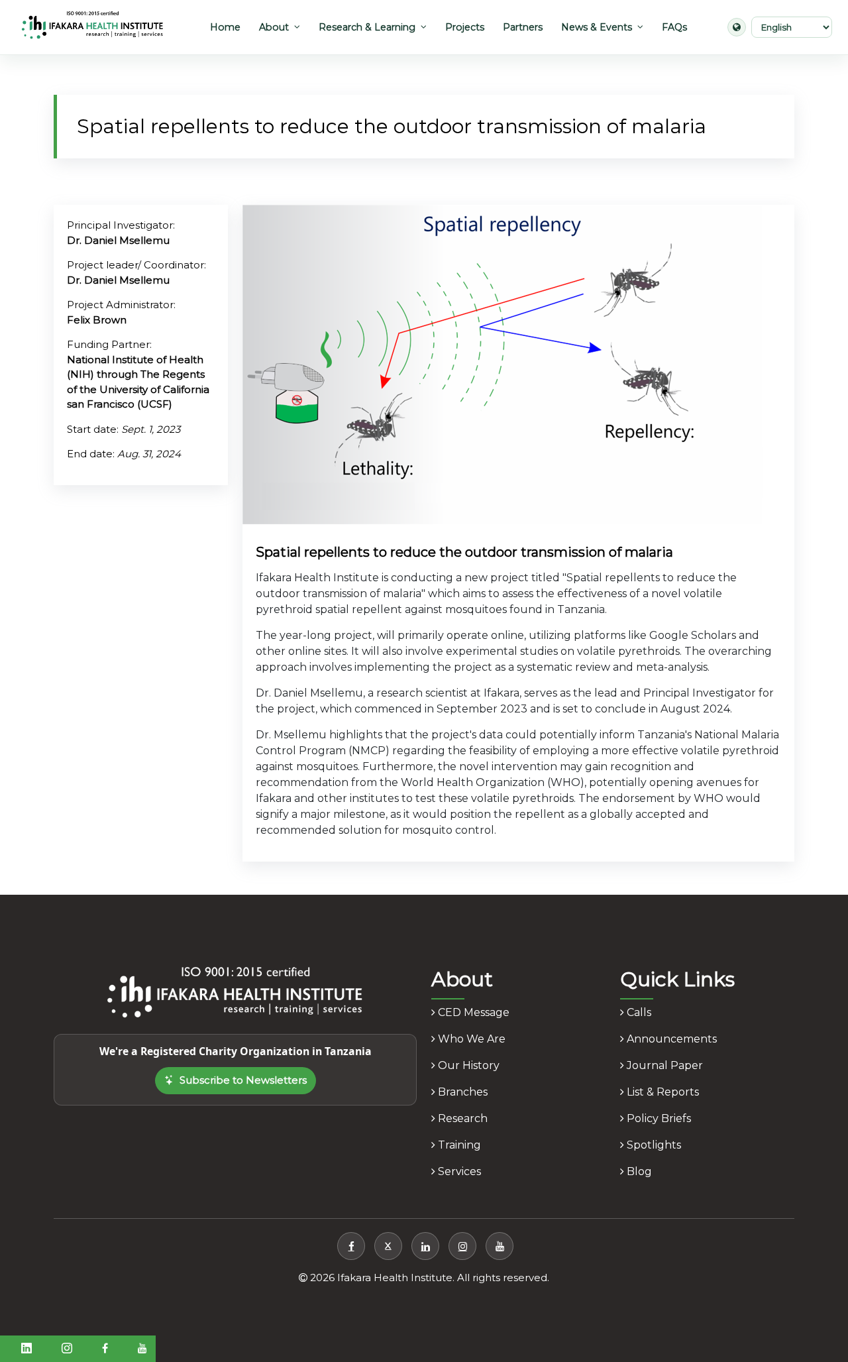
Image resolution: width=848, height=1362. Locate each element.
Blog (638, 1171)
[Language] (736, 27)
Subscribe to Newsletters (243, 1080)
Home (225, 27)
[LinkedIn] (425, 1246)
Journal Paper (663, 1065)
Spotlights (652, 1145)
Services (458, 1171)
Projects (464, 27)
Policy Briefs (657, 1118)
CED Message (472, 1012)
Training (458, 1145)
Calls (637, 1012)
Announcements (670, 1039)
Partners (523, 27)
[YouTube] (499, 1246)
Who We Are (470, 1039)
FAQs (674, 27)
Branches (461, 1092)
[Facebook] (351, 1246)
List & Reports (661, 1092)
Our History (467, 1065)
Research (461, 1118)
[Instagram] (462, 1246)
